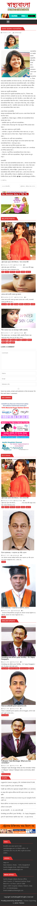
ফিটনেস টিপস (12, 272)
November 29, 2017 (8, 297)
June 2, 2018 (6, 662)
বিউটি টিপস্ (4, 180)
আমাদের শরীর (4, 340)
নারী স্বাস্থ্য (16, 304)
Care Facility (5, 668)
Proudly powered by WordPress (11, 901)
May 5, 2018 (6, 708)
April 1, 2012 (6, 555)
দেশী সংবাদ (7, 272)
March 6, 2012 (7, 610)
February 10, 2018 (8, 265)
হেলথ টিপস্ (33, 304)
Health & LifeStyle (14, 668)
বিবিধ (8, 342)
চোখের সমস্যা (4, 304)
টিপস (3, 272)
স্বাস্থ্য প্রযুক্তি (27, 304)
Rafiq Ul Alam (18, 265)
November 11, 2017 (8, 333)
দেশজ (12, 304)
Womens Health (24, 668)
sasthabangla (17, 32)
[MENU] (8, 21)
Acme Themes (19, 903)
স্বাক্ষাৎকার (23, 272)
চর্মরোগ (9, 340)
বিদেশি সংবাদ (4, 342)
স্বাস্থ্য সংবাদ (28, 272)
